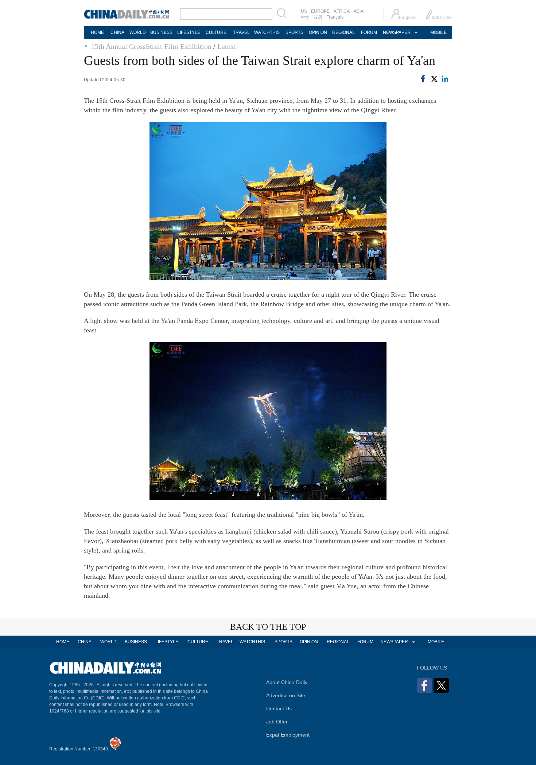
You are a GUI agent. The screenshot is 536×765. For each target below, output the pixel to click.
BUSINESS (161, 32)
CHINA (117, 32)
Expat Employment (288, 735)
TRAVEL (241, 32)
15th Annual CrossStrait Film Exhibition (151, 46)
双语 (318, 17)
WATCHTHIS (267, 32)
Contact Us (279, 708)
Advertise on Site (285, 695)
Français (334, 17)
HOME (97, 32)
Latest (226, 46)
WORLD (137, 32)
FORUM (369, 32)
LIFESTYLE (188, 32)
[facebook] (423, 80)
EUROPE (320, 11)
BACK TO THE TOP (268, 627)
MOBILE (438, 32)
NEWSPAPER (396, 32)
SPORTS (294, 32)
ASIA (359, 11)
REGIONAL (343, 32)
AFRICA (342, 11)
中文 (305, 17)
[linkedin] (444, 80)
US (304, 11)
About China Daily (286, 682)
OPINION (318, 32)
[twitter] (434, 80)
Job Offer (277, 722)
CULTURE (216, 32)
